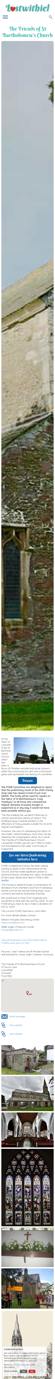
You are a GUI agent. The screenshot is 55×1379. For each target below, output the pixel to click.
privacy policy (19, 1364)
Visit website (15, 1025)
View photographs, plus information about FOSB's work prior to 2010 (24, 941)
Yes (23, 1371)
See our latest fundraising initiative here (27, 857)
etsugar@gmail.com (12, 929)
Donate (27, 781)
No (32, 1371)
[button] (29, 993)
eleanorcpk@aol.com (13, 922)
